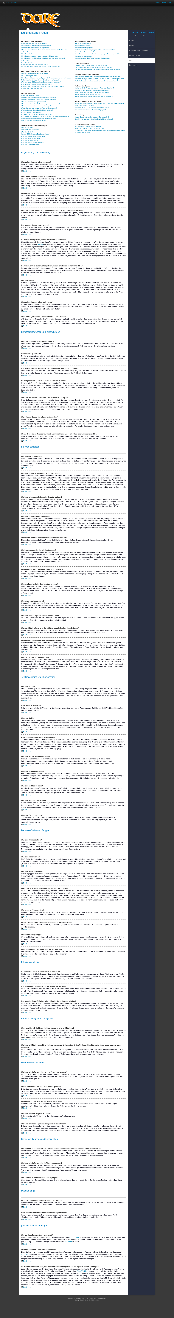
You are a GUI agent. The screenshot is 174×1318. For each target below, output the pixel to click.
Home (131, 41)
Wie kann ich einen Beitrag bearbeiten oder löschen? (38, 97)
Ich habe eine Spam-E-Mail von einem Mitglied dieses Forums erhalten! (98, 69)
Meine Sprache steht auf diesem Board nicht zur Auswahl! (40, 80)
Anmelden (157, 3)
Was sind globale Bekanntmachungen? (34, 136)
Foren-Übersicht (11, 3)
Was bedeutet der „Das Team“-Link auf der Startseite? (92, 58)
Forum (131, 46)
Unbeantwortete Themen (138, 51)
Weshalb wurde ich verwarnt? (31, 112)
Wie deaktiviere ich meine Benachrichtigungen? (90, 110)
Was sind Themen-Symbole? (30, 144)
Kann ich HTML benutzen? (30, 130)
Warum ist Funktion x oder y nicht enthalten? (89, 128)
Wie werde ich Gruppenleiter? (84, 52)
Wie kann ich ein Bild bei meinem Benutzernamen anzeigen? (41, 82)
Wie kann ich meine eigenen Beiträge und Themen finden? (94, 96)
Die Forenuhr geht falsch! (29, 76)
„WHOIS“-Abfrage (82, 1271)
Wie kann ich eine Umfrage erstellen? (33, 102)
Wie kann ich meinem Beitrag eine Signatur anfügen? (38, 99)
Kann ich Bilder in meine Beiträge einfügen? (35, 134)
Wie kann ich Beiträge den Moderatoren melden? (37, 114)
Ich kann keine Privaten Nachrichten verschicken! (91, 65)
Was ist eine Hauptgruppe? (83, 56)
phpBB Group (74, 1237)
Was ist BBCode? (27, 128)
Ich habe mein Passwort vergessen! (33, 54)
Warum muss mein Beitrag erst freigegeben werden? (38, 118)
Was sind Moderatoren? (82, 45)
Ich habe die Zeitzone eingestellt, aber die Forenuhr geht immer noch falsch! (46, 78)
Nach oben (27, 171)
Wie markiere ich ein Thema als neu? (33, 120)
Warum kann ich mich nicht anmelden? (34, 43)
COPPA (40, 244)
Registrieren (166, 3)
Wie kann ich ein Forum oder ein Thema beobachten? (92, 108)
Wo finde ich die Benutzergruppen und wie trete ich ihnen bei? (95, 50)
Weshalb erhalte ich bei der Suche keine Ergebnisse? (92, 90)
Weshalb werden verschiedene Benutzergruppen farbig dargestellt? (97, 54)
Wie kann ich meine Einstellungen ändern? (35, 74)
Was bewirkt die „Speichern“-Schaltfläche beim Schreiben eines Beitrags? (45, 116)
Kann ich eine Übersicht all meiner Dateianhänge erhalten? (94, 119)
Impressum (133, 65)
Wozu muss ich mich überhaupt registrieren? (36, 45)
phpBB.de (68, 1242)
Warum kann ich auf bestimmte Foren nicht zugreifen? (39, 108)
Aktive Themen (134, 55)
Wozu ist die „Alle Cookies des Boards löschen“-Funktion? (40, 66)
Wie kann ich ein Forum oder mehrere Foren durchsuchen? (94, 88)
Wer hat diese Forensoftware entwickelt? (88, 126)
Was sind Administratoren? (83, 43)
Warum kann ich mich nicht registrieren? (34, 64)
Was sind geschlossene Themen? (32, 142)
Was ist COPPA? (26, 62)
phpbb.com (25, 1254)
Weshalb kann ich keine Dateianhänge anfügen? (37, 110)
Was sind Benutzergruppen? (84, 47)
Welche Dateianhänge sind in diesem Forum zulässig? (92, 117)
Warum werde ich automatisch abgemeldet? (35, 47)
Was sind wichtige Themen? (30, 140)
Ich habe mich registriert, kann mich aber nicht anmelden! (40, 56)
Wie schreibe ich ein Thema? (30, 95)
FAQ (130, 60)
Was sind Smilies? (27, 132)
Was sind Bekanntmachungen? (31, 138)
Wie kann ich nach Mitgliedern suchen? (87, 94)
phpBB (78, 1298)
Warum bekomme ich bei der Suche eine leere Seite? (92, 92)
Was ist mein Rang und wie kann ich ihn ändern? (37, 84)
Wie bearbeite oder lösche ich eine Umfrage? (36, 106)
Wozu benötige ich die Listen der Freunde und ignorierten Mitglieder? (97, 77)
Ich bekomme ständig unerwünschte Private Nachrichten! (93, 67)
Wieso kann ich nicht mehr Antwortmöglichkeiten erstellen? (40, 104)
